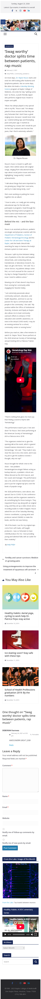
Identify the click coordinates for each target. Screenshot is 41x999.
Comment (7, 765)
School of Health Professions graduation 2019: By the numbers (20, 692)
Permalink (35, 735)
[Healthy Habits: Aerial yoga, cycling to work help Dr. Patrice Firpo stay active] (20, 587)
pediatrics (26, 74)
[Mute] (32, 934)
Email (5, 807)
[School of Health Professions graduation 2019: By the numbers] (20, 669)
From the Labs (7, 902)
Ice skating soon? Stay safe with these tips (19, 654)
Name (5, 796)
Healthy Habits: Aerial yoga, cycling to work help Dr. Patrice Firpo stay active (19, 616)
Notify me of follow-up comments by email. (18, 834)
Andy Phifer (10, 74)
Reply (11, 745)
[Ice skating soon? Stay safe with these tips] (20, 632)
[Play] (5, 934)
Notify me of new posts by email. (16, 843)
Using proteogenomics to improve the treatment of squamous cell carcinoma (19, 569)
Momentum (9, 46)
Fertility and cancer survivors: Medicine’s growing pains (21, 559)
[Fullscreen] (36, 934)
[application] (20, 927)
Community (18, 74)
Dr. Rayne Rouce (22, 78)
